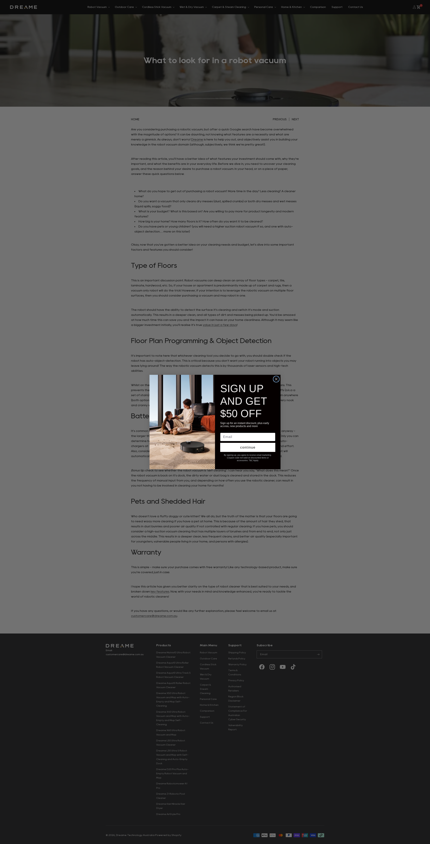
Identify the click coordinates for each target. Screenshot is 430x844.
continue (247, 447)
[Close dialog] (276, 379)
